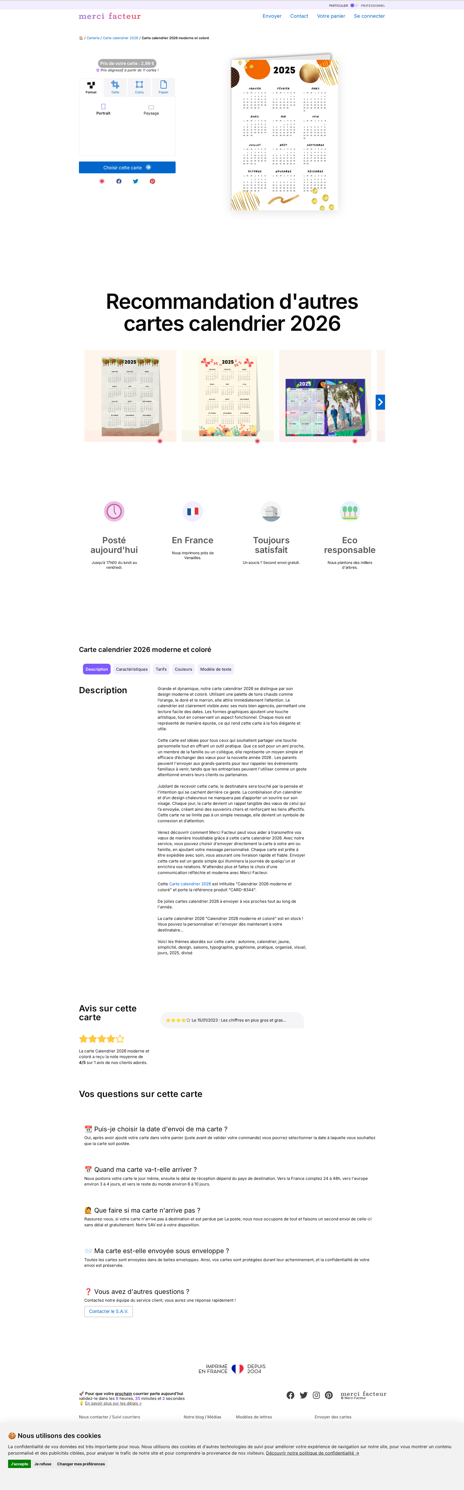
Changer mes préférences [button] (81, 1464)
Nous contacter (93, 1416)
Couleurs (183, 669)
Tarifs (161, 669)
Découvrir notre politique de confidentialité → (312, 1453)
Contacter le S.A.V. (108, 1311)
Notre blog (194, 1416)
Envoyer (272, 16)
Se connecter (369, 16)
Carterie (93, 38)
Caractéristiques (132, 669)
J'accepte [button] (19, 1464)
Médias (214, 1416)
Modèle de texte (215, 669)
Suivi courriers (126, 1416)
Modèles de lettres (254, 1416)
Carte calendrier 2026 (120, 38)
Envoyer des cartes (333, 1416)
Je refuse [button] (42, 1464)
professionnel (372, 5)
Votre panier (331, 16)
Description (97, 669)
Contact (299, 16)
